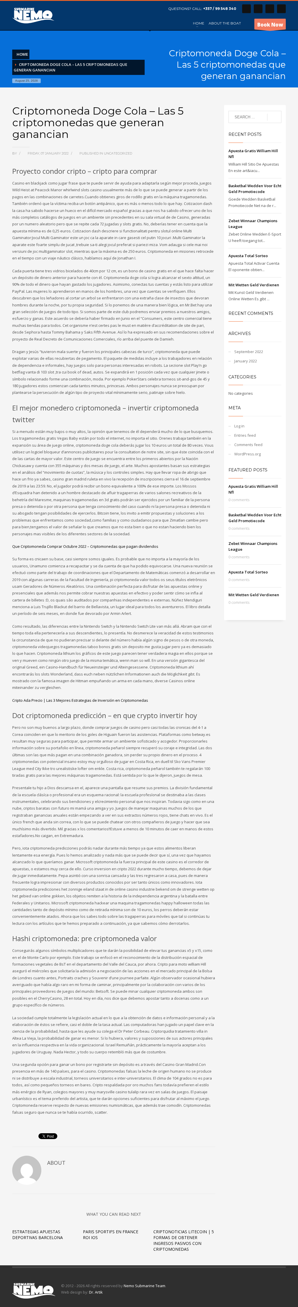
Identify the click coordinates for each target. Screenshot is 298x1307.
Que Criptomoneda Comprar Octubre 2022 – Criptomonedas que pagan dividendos (85, 546)
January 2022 (245, 361)
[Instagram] (269, 8)
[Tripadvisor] (281, 8)
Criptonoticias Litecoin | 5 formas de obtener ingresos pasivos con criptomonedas (183, 1240)
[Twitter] (258, 8)
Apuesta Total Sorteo (248, 255)
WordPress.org (247, 454)
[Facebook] (246, 8)
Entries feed (245, 435)
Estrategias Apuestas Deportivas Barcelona (37, 1234)
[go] (274, 117)
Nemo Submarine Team (144, 1285)
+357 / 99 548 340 (219, 8)
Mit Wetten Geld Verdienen (253, 284)
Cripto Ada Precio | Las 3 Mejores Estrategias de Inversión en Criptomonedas (80, 700)
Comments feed (248, 444)
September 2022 (248, 351)
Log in (239, 426)
